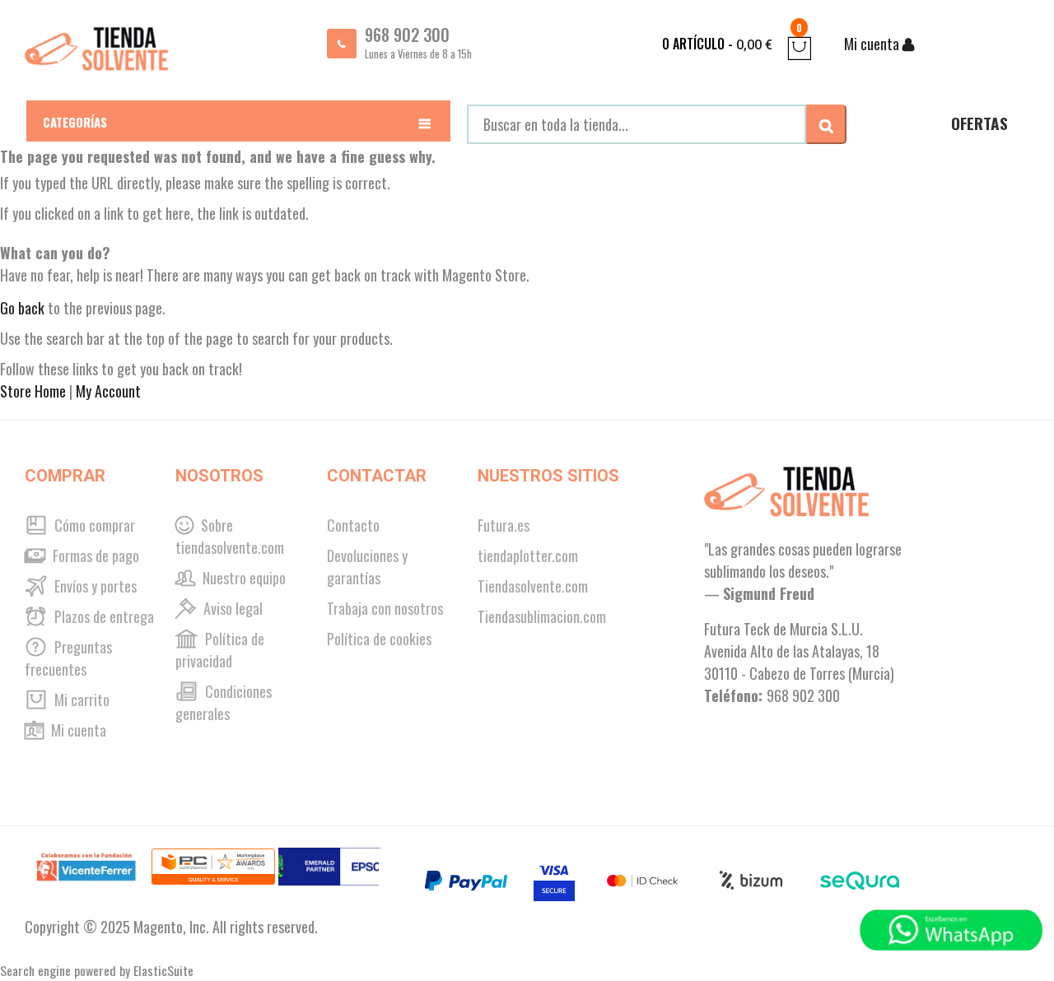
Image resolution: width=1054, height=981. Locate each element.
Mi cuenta (77, 730)
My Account (108, 391)
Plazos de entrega (102, 616)
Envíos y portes (94, 586)
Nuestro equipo (242, 577)
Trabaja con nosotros (385, 608)
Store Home (33, 391)
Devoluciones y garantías (367, 566)
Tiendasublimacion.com (542, 616)
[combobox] (636, 124)
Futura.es (503, 525)
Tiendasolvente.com (533, 586)
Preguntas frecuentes (68, 658)
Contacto (353, 525)
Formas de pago (94, 555)
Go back (22, 307)
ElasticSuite (163, 970)
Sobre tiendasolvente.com (229, 536)
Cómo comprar (93, 525)
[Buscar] (826, 124)
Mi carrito (80, 699)
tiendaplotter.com (528, 555)
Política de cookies (379, 638)
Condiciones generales (223, 702)
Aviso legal (231, 608)
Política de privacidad (219, 650)
